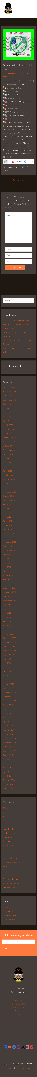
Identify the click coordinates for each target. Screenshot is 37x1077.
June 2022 (7, 563)
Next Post (18, 187)
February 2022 (9, 580)
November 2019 (9, 693)
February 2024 (9, 479)
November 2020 (9, 642)
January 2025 (8, 434)
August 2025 (8, 404)
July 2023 (6, 509)
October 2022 (8, 546)
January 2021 (8, 634)
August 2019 (8, 705)
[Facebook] (14, 1047)
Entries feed (8, 911)
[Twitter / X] (23, 1047)
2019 (5, 812)
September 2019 (9, 701)
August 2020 (8, 655)
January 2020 (8, 684)
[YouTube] (10, 1047)
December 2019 (9, 688)
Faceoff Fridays (9, 829)
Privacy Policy (18, 1008)
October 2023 (8, 496)
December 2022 (9, 538)
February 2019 (9, 730)
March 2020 (8, 676)
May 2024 (7, 467)
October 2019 (8, 697)
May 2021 (7, 617)
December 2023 (9, 488)
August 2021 (8, 605)
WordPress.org (9, 920)
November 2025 (9, 392)
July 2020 (7, 659)
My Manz (20, 73)
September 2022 (10, 550)
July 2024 (6, 459)
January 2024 (8, 484)
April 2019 (7, 722)
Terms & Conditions (18, 1004)
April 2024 (7, 471)
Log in (5, 907)
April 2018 (7, 772)
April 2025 (7, 421)
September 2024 (10, 450)
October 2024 (8, 446)
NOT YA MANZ (9, 15)
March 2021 (8, 626)
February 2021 (9, 630)
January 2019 (8, 734)
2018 (5, 808)
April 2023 (7, 521)
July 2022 (6, 559)
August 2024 (8, 454)
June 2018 (7, 763)
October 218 (8, 789)
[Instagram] (18, 1047)
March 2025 (8, 425)
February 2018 (9, 780)
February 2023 (9, 530)
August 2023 (8, 504)
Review (5, 867)
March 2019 (8, 726)
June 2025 (7, 413)
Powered (10, 1068)
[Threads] (27, 1047)
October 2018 (8, 747)
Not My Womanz (10, 858)
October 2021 (8, 596)
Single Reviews (9, 871)
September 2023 (10, 500)
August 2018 (8, 755)
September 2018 (9, 751)
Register (18, 1011)
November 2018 (9, 743)
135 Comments (9, 73)
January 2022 (8, 584)
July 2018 (6, 759)
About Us (18, 1001)
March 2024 (8, 475)
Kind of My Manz (10, 833)
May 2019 (7, 718)
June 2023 (7, 513)
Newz (5, 850)
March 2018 (8, 776)
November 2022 (9, 542)
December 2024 (9, 438)
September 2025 (10, 400)
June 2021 (7, 613)
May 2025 (7, 417)
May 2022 (7, 567)
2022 (5, 825)
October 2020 (9, 647)
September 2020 (10, 651)
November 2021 (9, 592)
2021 (5, 821)
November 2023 (9, 492)
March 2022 (8, 576)
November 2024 (9, 442)
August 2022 (8, 555)
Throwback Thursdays (12, 883)
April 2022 (7, 571)
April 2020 (7, 672)
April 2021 (7, 621)
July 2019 (6, 709)
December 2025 (9, 388)
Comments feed (9, 916)
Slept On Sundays (10, 875)
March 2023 (8, 525)
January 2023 (8, 534)
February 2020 (9, 680)
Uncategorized (9, 888)
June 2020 (7, 663)
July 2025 (6, 408)
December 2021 (9, 588)
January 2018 (8, 784)
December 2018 (9, 738)
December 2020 (9, 638)
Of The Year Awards (11, 862)
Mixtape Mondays (10, 837)
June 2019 (7, 713)
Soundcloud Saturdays (12, 879)
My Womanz (8, 846)
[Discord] (5, 1047)
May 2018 (7, 768)
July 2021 (6, 609)
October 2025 (8, 396)
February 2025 (9, 429)
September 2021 (9, 601)
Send (7, 949)
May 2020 (7, 667)
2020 (5, 816)
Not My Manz (8, 854)
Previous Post (18, 180)
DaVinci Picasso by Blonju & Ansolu (17, 320)
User (18, 1014)
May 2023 (7, 517)
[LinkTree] (32, 1047)
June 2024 (7, 463)
